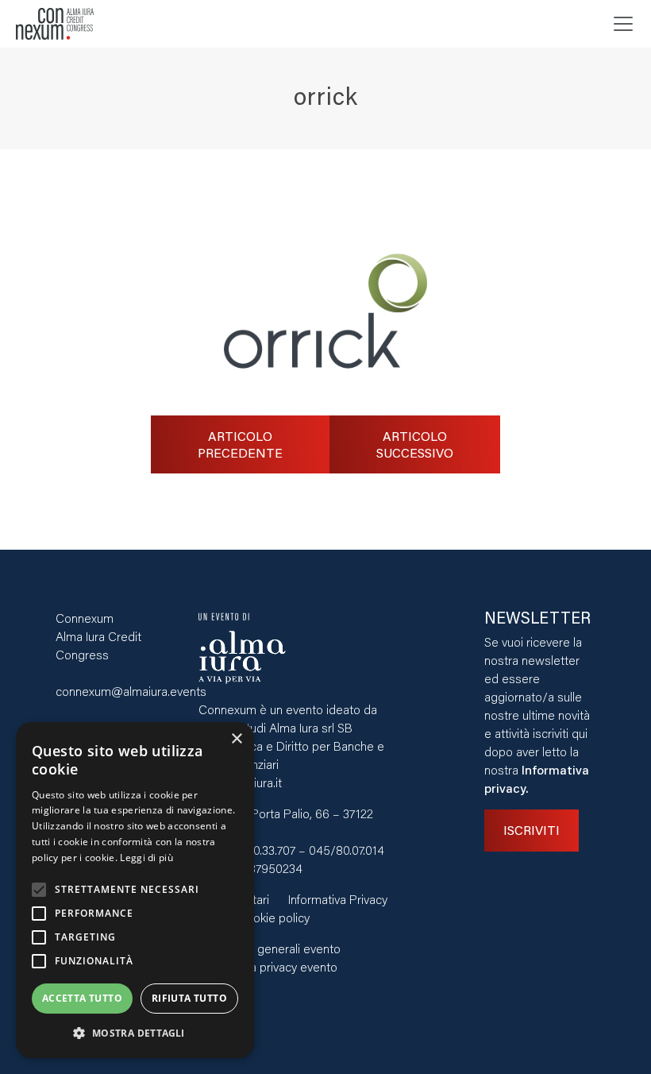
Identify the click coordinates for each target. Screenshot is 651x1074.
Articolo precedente (240, 444)
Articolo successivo (414, 444)
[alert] (135, 890)
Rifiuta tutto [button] (189, 998)
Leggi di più (146, 857)
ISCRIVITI (531, 829)
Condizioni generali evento (269, 948)
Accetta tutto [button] (82, 998)
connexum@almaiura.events (131, 690)
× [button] (236, 739)
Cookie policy (273, 917)
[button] (135, 1033)
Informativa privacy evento (267, 966)
